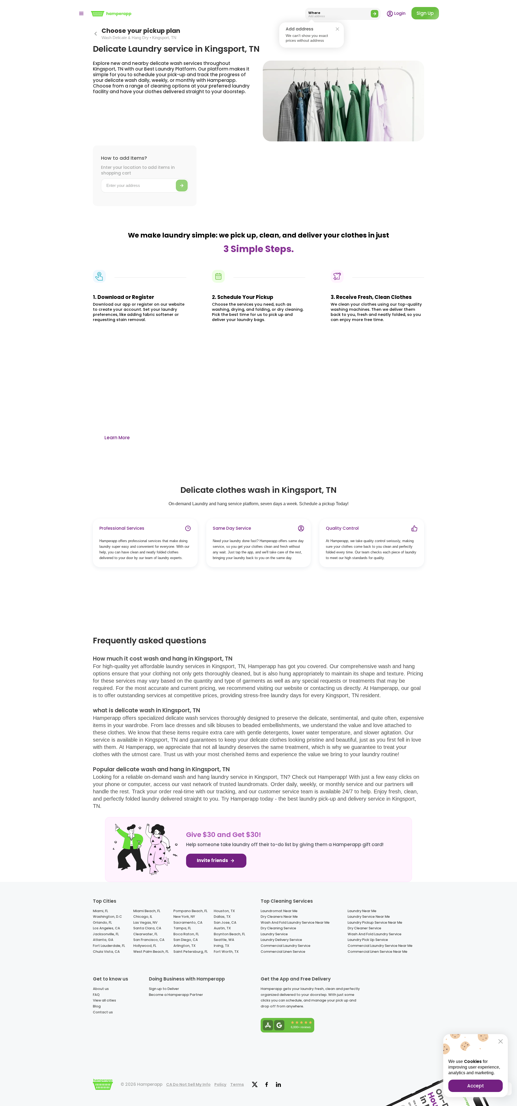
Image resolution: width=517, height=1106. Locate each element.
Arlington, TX (184, 945)
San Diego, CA (185, 939)
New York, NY (184, 916)
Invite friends (213, 860)
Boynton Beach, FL (229, 934)
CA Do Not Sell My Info (188, 1084)
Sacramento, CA (187, 922)
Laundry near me (362, 911)
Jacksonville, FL (106, 934)
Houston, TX (224, 911)
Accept (475, 1086)
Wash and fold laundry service (374, 934)
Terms (237, 1084)
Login (399, 13)
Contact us (103, 1012)
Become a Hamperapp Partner (176, 994)
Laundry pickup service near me (375, 922)
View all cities (104, 1000)
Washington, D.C (107, 916)
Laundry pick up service (368, 939)
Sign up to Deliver (164, 988)
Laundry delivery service (281, 939)
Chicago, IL (142, 916)
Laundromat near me (279, 911)
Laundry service (274, 934)
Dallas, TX (222, 916)
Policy (220, 1084)
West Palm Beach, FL (151, 951)
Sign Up (425, 13)
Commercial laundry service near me (380, 945)
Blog (97, 1006)
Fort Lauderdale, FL (109, 945)
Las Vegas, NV (145, 922)
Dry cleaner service (364, 928)
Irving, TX (221, 945)
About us (101, 988)
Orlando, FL (102, 922)
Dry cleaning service (278, 928)
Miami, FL (100, 911)
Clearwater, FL (145, 934)
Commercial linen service (283, 951)
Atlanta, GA (103, 939)
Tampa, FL (182, 928)
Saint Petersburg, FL (190, 951)
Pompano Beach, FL (190, 911)
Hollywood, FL (144, 945)
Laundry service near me (369, 916)
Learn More (117, 437)
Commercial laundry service (285, 945)
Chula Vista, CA (106, 951)
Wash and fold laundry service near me (295, 922)
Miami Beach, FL (146, 911)
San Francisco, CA (149, 939)
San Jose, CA (225, 922)
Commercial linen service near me (377, 951)
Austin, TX (222, 928)
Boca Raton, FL (186, 934)
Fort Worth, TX (226, 951)
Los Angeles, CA (106, 928)
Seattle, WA (224, 939)
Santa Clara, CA (147, 928)
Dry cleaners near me (279, 916)
